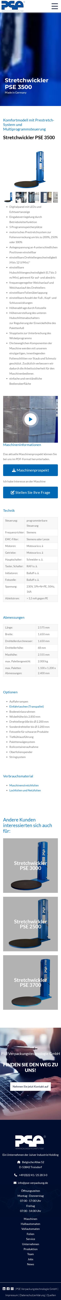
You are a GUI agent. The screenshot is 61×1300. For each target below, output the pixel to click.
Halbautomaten (30, 1223)
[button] (30, 419)
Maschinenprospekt (32, 470)
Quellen (51, 1295)
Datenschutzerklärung (32, 1295)
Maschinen (30, 1219)
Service (30, 1239)
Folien (30, 1234)
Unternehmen (30, 1244)
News (30, 1264)
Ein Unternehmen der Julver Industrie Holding (30, 1154)
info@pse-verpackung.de (33, 1182)
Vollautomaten (30, 1228)
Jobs (30, 1259)
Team (30, 1254)
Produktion (31, 1249)
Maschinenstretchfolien (24, 785)
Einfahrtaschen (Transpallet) (26, 706)
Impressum (11, 1295)
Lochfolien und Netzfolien (25, 790)
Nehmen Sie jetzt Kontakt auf (30, 1086)
